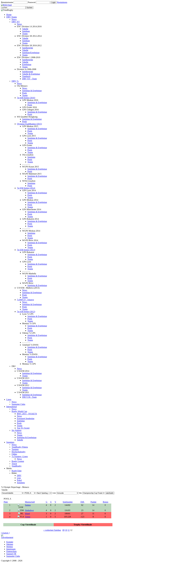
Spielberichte (27, 48)
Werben (9, 547)
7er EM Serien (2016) (26, 98)
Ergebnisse (26, 64)
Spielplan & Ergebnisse (32, 90)
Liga (19, 478)
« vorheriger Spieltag (52, 530)
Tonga (27, 517)
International (11, 406)
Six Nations (16, 430)
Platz (6, 502)
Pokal (19, 480)
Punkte (93, 502)
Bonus (105, 502)
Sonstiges (10, 442)
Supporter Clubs (18, 404)
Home (8, 14)
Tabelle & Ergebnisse (31, 74)
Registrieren (62, 2)
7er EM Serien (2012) (26, 311)
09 (63, 530)
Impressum (10, 549)
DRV (19, 475)
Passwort (32, 2)
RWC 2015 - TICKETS (27, 414)
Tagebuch (26, 76)
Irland (27, 513)
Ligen (8, 399)
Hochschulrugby (18, 452)
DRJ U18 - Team (29, 397)
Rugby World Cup (19, 411)
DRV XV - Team (29, 79)
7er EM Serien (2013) (26, 250)
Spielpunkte (68, 502)
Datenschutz (11, 551)
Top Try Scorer (23, 428)
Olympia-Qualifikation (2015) (29, 124)
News (14, 19)
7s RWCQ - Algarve (25, 300)
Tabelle (25, 29)
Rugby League (18, 461)
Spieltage (26, 31)
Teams (25, 33)
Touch (14, 463)
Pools (24, 93)
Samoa (28, 505)
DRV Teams (11, 17)
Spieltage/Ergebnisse (30, 52)
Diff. (82, 502)
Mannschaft (30, 502)
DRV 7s (15, 81)
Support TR (11, 554)
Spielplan (31, 157)
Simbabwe (29, 510)
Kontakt (9, 542)
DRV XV (16, 22)
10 (66, 530)
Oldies (14, 454)
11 (69, 530)
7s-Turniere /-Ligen (20, 456)
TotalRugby (17, 466)
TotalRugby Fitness (20, 447)
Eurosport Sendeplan (25, 418)
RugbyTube (17, 471)
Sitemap (9, 544)
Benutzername (7, 2)
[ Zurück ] (5, 533)
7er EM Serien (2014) (26, 188)
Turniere (15, 449)
